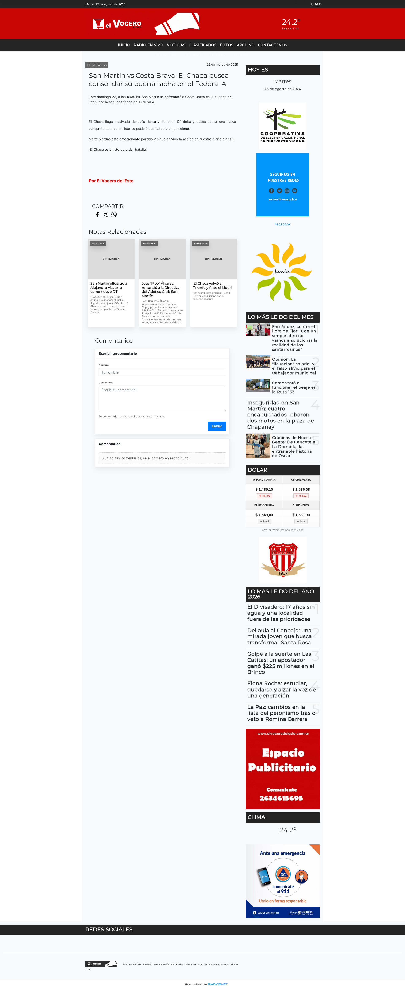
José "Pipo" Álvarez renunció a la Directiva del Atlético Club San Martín (160, 290)
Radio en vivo (148, 45)
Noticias (176, 45)
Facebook (283, 224)
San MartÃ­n (166, 54)
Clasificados (203, 45)
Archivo (246, 45)
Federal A (218, 54)
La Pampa (241, 54)
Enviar (217, 426)
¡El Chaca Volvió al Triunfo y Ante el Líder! (212, 286)
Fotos (227, 45)
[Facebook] (305, 4)
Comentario (106, 382)
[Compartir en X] (106, 214)
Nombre (104, 365)
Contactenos (272, 45)
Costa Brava (193, 54)
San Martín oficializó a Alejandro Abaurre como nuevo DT (108, 288)
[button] (298, 4)
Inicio (124, 45)
